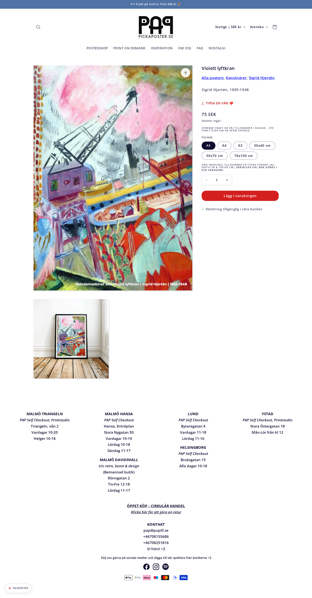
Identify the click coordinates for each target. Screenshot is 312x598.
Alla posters (213, 77)
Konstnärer (236, 77)
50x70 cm (214, 155)
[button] (38, 27)
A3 (240, 145)
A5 (208, 145)
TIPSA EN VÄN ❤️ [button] (219, 103)
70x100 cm (243, 155)
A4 (224, 145)
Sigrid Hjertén (262, 77)
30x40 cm (262, 145)
